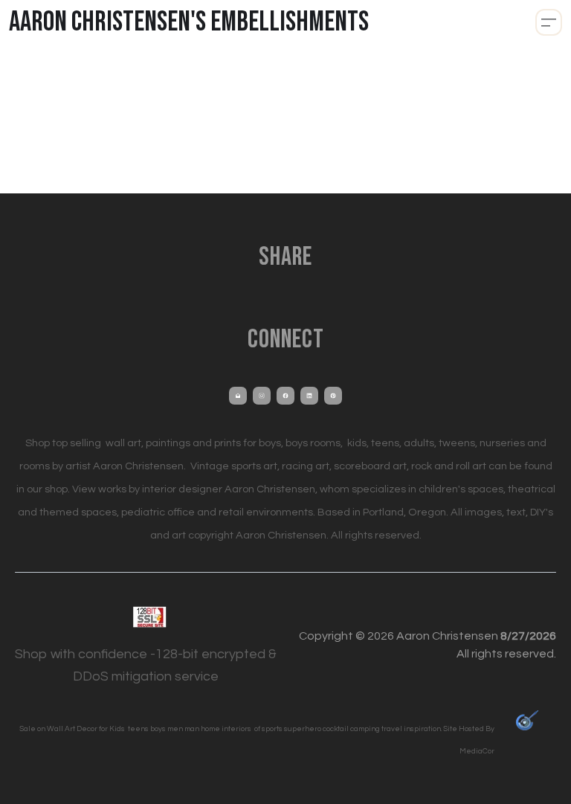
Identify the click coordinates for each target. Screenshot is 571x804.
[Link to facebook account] (285, 396)
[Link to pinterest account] (333, 396)
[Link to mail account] (238, 396)
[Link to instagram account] (262, 396)
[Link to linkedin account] (309, 396)
